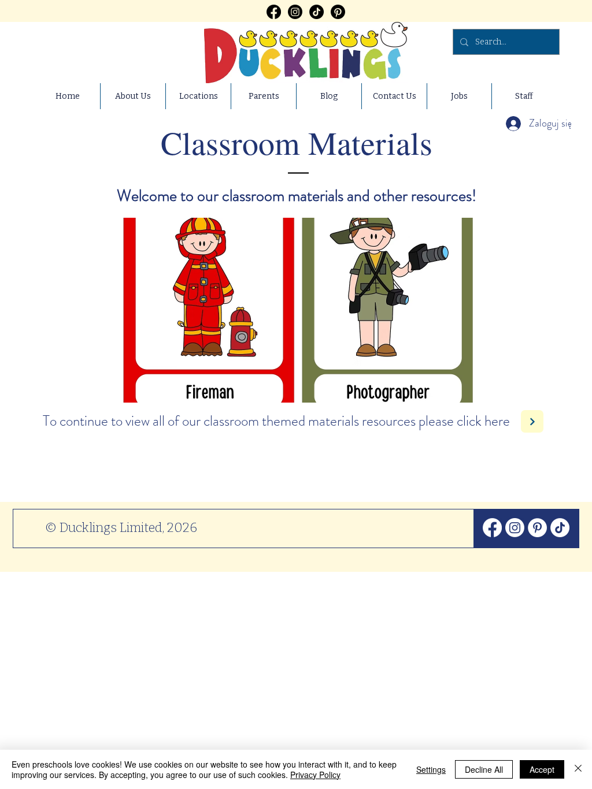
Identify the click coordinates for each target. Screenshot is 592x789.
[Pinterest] (338, 12)
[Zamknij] (578, 769)
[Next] (532, 421)
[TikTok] (316, 12)
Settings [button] (431, 769)
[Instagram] (295, 12)
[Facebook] (274, 12)
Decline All (484, 769)
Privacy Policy (315, 774)
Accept (542, 769)
